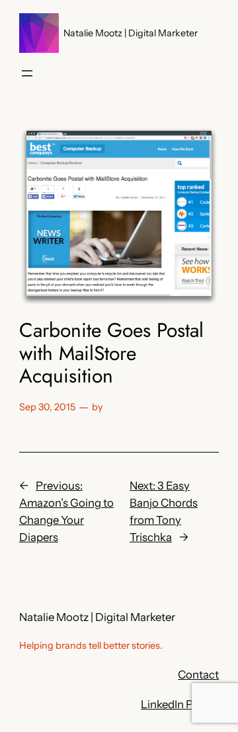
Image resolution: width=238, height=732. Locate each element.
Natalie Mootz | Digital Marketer (130, 33)
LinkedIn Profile (180, 704)
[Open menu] (27, 73)
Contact (198, 674)
